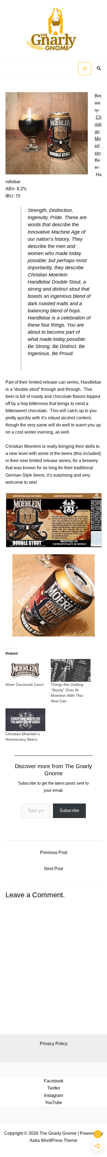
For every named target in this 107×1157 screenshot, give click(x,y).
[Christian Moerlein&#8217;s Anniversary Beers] (25, 719)
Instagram (53, 1095)
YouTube (53, 1102)
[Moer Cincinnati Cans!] (25, 670)
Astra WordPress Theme (53, 1140)
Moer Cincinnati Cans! (24, 684)
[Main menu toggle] (84, 68)
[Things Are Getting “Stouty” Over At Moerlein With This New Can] (71, 670)
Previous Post (53, 852)
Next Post (53, 868)
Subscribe (69, 810)
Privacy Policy (53, 1043)
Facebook (53, 1080)
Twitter (53, 1087)
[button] (99, 68)
